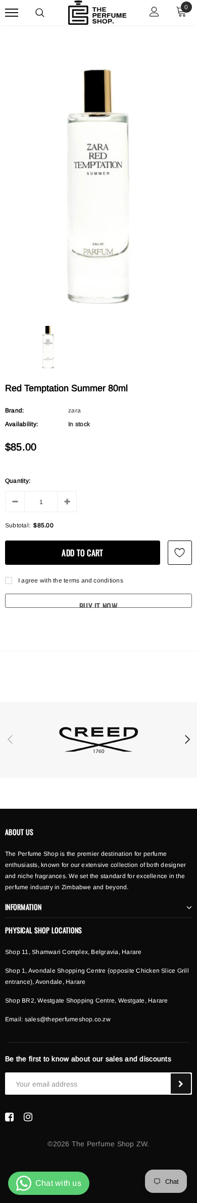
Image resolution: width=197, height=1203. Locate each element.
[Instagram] (28, 1117)
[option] (98, 184)
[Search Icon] (39, 12)
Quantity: (17, 480)
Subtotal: (17, 525)
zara (74, 410)
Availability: (21, 424)
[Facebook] (9, 1117)
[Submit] (181, 1083)
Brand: (14, 410)
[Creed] (98, 740)
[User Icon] (154, 13)
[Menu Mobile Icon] (11, 13)
